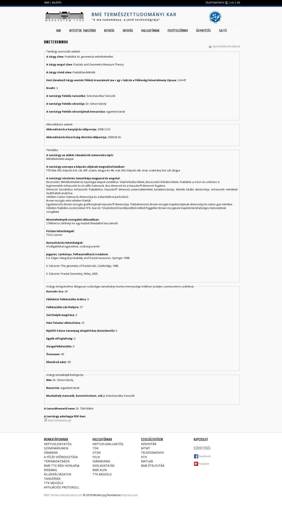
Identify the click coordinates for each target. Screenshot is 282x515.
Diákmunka (101, 461)
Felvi (96, 457)
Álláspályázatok (57, 474)
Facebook (205, 456)
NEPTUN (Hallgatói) (107, 444)
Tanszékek (52, 479)
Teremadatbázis (57, 461)
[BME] (64, 16)
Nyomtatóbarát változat (226, 46)
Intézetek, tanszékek (82, 30)
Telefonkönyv (152, 452)
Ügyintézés (203, 30)
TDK (95, 448)
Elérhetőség (202, 448)
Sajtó (223, 30)
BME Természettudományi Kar (134, 14)
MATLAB (147, 461)
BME (46, 2)
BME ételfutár (152, 466)
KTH (144, 457)
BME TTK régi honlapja (61, 466)
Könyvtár (148, 444)
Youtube (204, 463)
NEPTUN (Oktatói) (57, 444)
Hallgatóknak (150, 30)
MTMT (145, 448)
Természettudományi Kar (66, 495)
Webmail (50, 470)
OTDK (96, 452)
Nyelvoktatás (103, 466)
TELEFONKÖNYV (214, 2)
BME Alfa (99, 470)
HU (232, 2)
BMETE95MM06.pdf (59, 420)
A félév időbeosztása (61, 457)
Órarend (51, 452)
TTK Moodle (53, 483)
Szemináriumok (56, 448)
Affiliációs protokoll (61, 487)
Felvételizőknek (178, 30)
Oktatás (128, 30)
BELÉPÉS (56, 2)
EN (238, 2)
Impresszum (130, 495)
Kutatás (109, 30)
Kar (58, 30)
